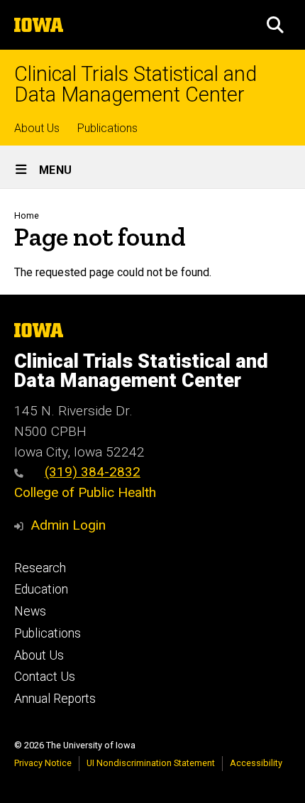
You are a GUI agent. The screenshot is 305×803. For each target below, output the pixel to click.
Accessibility (256, 763)
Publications (107, 128)
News (30, 611)
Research (40, 568)
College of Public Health (85, 492)
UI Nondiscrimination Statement (151, 763)
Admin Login (68, 525)
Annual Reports (55, 699)
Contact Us (44, 677)
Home (26, 215)
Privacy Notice (43, 763)
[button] (275, 25)
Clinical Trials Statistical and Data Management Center (135, 84)
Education (41, 589)
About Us (37, 128)
